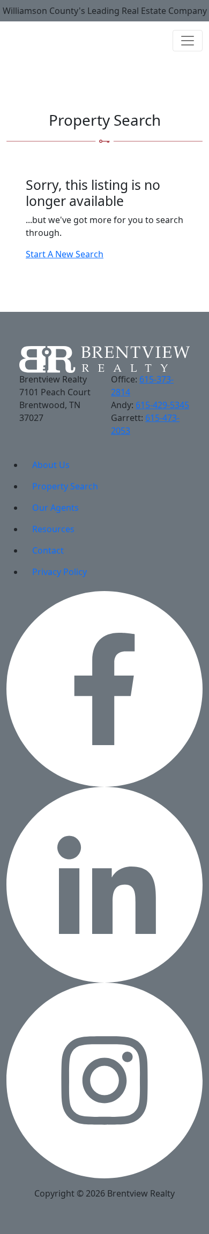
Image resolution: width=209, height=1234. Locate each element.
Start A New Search (64, 254)
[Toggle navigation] (188, 40)
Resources (53, 529)
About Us (51, 465)
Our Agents (55, 507)
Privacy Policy (59, 572)
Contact (48, 550)
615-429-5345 (162, 405)
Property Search (65, 486)
